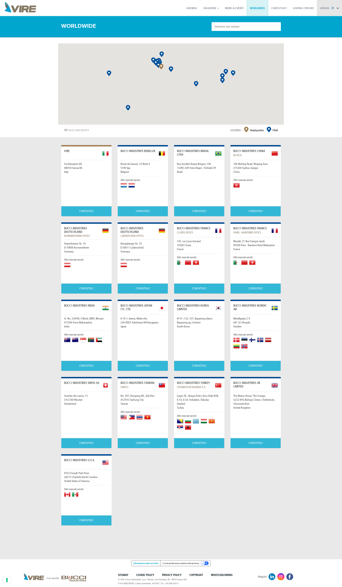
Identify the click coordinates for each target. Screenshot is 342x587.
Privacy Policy (171, 575)
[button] (161, 67)
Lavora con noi (303, 8)
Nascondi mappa (78, 130)
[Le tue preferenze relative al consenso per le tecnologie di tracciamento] (7, 580)
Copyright (196, 575)
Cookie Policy (145, 575)
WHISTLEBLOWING (222, 575)
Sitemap (123, 575)
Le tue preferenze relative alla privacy (180, 563)
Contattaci (279, 8)
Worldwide (257, 8)
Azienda (191, 8)
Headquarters (257, 130)
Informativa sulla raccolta (145, 563)
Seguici (262, 576)
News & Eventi (234, 8)
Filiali (275, 130)
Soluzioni (210, 8)
